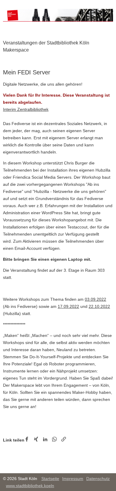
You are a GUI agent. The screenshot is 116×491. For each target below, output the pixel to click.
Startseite (50, 478)
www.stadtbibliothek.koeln (30, 485)
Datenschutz (98, 478)
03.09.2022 (95, 299)
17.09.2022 (68, 306)
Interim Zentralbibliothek (25, 109)
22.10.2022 (99, 306)
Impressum (72, 478)
